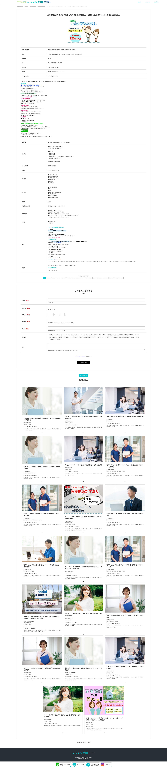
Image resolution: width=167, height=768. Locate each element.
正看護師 (126, 335)
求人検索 (156, 1)
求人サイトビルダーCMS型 (85, 758)
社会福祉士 (90, 335)
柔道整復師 (88, 337)
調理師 (137, 337)
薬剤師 (60, 337)
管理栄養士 (126, 337)
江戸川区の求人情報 (41, 6)
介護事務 (58, 339)
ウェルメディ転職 (20, 6)
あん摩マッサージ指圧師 (104, 337)
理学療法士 (66, 337)
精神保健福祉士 (53, 337)
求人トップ (92, 752)
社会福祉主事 (98, 335)
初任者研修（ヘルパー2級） (79, 335)
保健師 (137, 335)
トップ (139, 1)
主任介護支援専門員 (107, 335)
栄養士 (132, 337)
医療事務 (52, 339)
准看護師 (132, 335)
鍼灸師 (94, 337)
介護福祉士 (52, 335)
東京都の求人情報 (33, 6)
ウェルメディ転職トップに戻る (84, 742)
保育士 (120, 337)
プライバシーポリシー (80, 356)
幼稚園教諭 (114, 337)
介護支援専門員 (118, 335)
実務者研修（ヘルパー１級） (64, 335)
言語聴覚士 (81, 337)
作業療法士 (74, 337)
